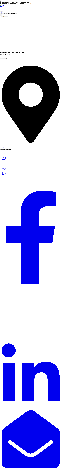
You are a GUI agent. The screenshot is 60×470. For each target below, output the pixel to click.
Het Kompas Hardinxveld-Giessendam (6, 167)
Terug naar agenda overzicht (3, 58)
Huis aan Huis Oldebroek (4, 173)
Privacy (8, 147)
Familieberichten (4, 147)
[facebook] (31, 283)
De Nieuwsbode (3, 153)
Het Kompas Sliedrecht (4, 168)
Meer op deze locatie (4, 143)
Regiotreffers (3, 146)
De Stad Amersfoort (4, 157)
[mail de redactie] (31, 467)
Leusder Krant (3, 174)
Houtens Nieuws (3, 169)
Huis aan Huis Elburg (4, 172)
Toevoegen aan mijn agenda (7, 65)
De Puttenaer (3, 154)
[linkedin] (31, 409)
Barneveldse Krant (3, 151)
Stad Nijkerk (3, 159)
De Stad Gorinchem (4, 158)
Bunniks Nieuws (3, 152)
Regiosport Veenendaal (4, 185)
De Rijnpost (3, 155)
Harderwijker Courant (4, 166)
